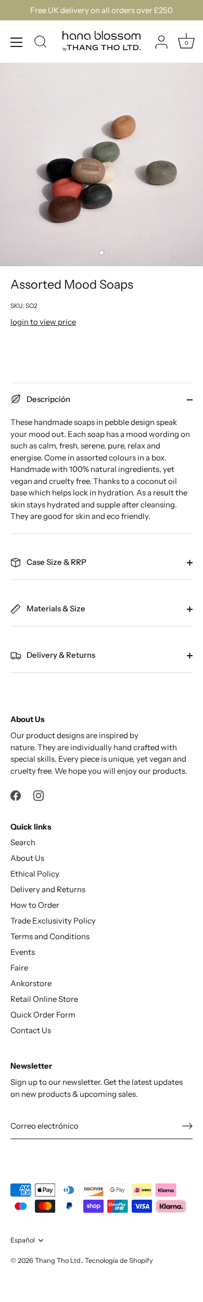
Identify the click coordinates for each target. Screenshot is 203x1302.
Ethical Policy (34, 874)
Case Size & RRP (55, 562)
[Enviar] (187, 1125)
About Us (27, 858)
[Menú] (16, 42)
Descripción (47, 399)
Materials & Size (55, 608)
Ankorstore (31, 983)
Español (22, 1240)
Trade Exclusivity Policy (53, 921)
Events (22, 952)
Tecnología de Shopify (119, 1260)
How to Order (34, 905)
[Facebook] (15, 795)
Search (22, 842)
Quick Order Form (42, 1015)
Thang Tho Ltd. (58, 1260)
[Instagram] (38, 795)
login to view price (43, 322)
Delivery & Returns (60, 655)
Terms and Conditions (50, 936)
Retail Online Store (44, 999)
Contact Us (30, 1030)
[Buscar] (40, 43)
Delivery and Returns (47, 889)
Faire (19, 968)
